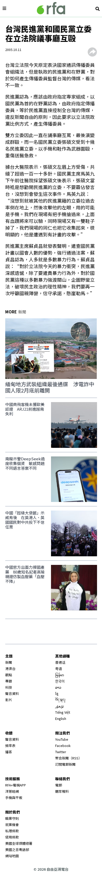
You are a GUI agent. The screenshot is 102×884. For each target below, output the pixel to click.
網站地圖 (12, 855)
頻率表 (10, 745)
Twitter (60, 751)
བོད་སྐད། (60, 699)
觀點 (8, 674)
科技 (8, 687)
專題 (8, 681)
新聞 (8, 662)
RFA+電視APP (15, 785)
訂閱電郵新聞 (65, 764)
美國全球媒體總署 (18, 843)
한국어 (60, 681)
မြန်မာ (59, 674)
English (60, 718)
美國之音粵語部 (17, 849)
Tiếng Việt (62, 712)
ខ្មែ (56, 693)
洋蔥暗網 (12, 791)
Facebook (63, 745)
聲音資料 (12, 693)
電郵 (58, 785)
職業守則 (12, 818)
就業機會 (12, 824)
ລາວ (58, 687)
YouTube (61, 739)
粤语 (58, 668)
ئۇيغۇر (59, 706)
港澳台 (10, 668)
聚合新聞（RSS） (68, 758)
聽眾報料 (62, 791)
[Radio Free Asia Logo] (51, 8)
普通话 (60, 662)
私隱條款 (12, 830)
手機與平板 (13, 797)
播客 (8, 751)
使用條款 (12, 837)
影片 (8, 699)
